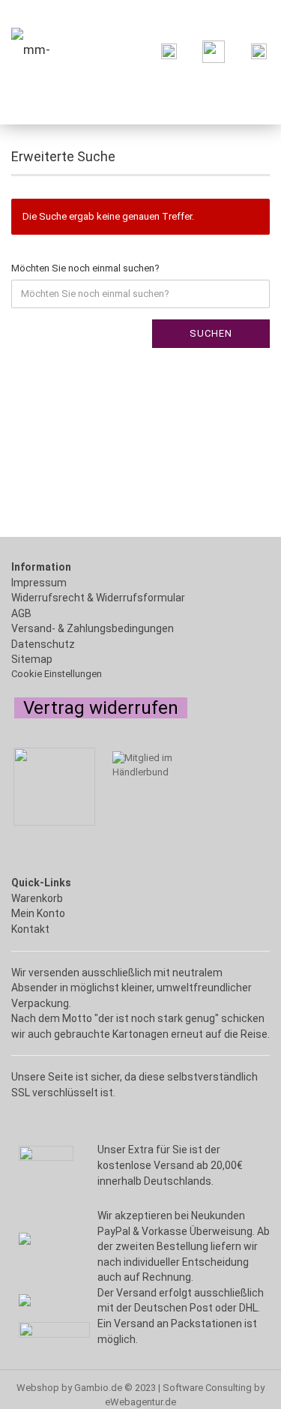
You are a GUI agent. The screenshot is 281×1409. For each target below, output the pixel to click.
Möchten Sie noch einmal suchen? (85, 268)
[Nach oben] (41, 1390)
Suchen (211, 333)
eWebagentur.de (140, 1402)
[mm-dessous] (48, 50)
